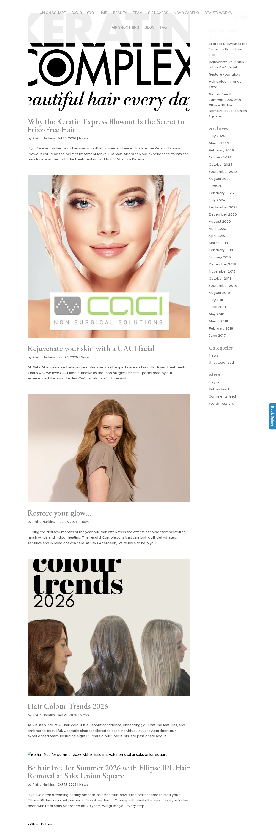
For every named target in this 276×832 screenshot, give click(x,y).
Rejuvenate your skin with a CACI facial (91, 348)
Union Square (53, 13)
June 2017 (217, 335)
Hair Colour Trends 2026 (68, 706)
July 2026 (217, 136)
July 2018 (216, 300)
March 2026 (219, 143)
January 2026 (220, 157)
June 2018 (217, 307)
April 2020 (217, 229)
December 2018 (222, 264)
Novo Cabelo (186, 13)
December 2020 (223, 214)
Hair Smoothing (124, 27)
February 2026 (221, 150)
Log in (214, 382)
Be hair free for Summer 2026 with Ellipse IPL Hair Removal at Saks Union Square (109, 771)
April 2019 (217, 236)
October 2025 (220, 164)
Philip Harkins (43, 138)
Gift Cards (158, 13)
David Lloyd (83, 13)
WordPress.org (221, 403)
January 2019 (220, 257)
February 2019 (221, 250)
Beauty (120, 13)
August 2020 (220, 221)
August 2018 (219, 293)
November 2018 (222, 271)
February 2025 (221, 193)
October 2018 (220, 278)
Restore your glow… (59, 513)
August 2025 (220, 179)
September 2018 (223, 286)
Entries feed (219, 389)
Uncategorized (221, 362)
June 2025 (217, 186)
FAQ (163, 27)
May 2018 (216, 314)
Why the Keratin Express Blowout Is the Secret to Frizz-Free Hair (106, 125)
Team (137, 13)
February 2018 (221, 328)
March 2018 (218, 321)
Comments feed (222, 396)
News (83, 138)
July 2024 (217, 200)
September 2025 (223, 172)
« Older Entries (40, 824)
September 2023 (223, 207)
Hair (103, 13)
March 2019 (218, 243)
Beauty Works (218, 13)
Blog (149, 27)
